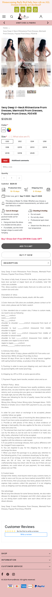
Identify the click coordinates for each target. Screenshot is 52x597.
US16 (7, 153)
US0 (7, 141)
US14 (45, 147)
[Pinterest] (7, 574)
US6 (44, 141)
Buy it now (26, 255)
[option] (26, 22)
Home (5, 28)
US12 (32, 147)
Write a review (26, 534)
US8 (7, 147)
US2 (19, 141)
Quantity (4, 173)
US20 (32, 153)
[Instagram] (13, 574)
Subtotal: (5, 184)
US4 (32, 141)
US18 (20, 153)
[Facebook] (2, 574)
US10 (20, 147)
